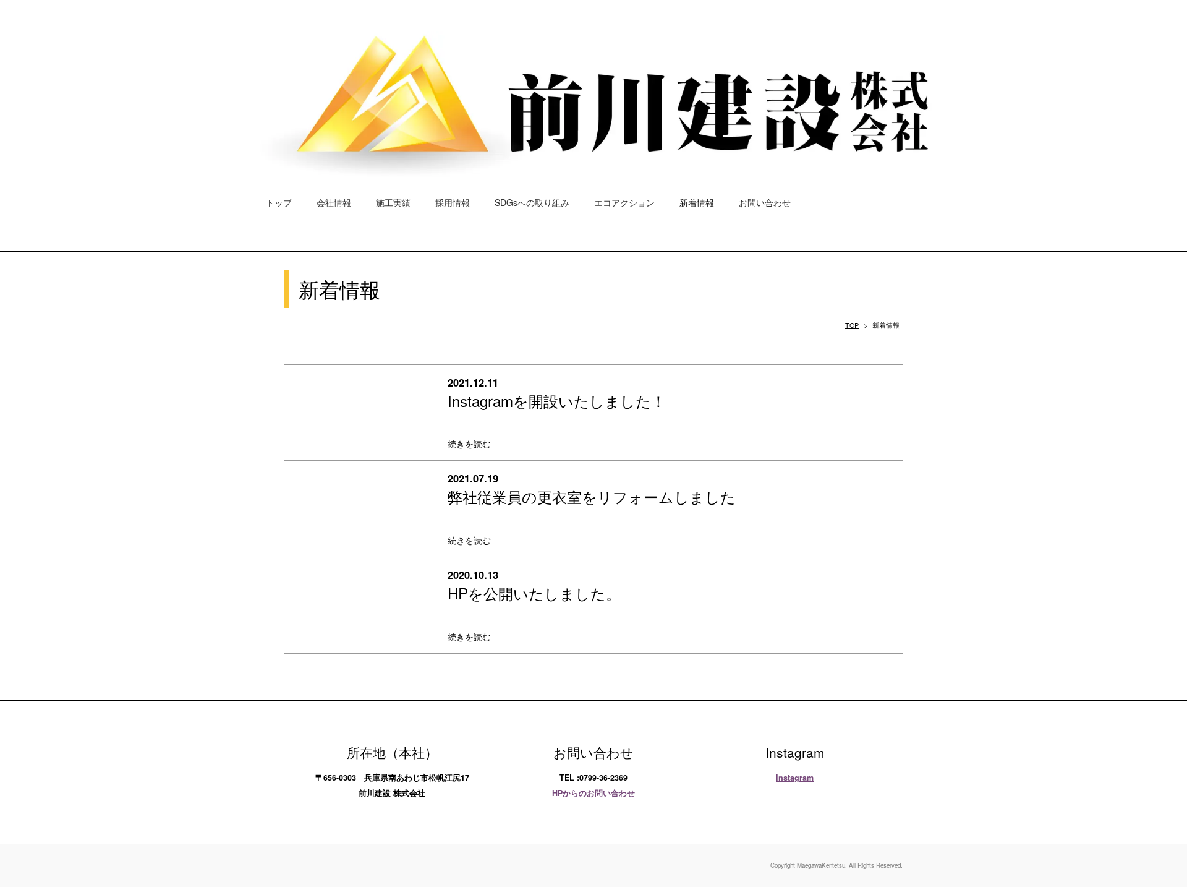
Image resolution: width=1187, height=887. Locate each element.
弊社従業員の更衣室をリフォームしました (592, 496)
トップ (279, 202)
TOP (852, 325)
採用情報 (452, 202)
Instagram (795, 777)
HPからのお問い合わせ (593, 793)
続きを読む (469, 443)
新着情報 (696, 202)
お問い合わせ (765, 202)
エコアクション (624, 202)
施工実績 (393, 202)
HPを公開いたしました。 (534, 593)
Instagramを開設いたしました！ (557, 400)
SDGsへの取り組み (532, 202)
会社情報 (334, 202)
